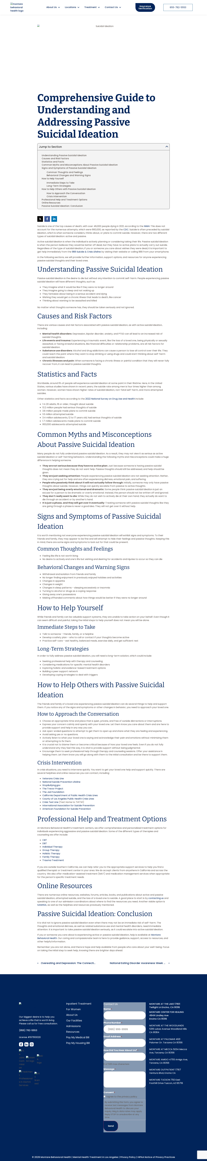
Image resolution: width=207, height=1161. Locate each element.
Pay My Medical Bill (77, 1037)
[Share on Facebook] (47, 219)
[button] (167, 146)
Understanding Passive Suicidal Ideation (64, 155)
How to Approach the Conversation (66, 193)
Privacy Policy (128, 1157)
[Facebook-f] (21, 1044)
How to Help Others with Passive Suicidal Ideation (69, 189)
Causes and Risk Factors (55, 158)
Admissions (73, 1026)
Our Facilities (74, 1020)
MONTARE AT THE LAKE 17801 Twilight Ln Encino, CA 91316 (164, 1005)
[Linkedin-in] (26, 1044)
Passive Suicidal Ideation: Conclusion (62, 205)
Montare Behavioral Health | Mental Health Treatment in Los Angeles (79, 1157)
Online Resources (51, 202)
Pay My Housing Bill (78, 1043)
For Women (73, 1009)
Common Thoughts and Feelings (65, 172)
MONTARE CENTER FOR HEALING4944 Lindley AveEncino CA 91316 (166, 1015)
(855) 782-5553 (28, 1030)
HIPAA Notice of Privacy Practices (156, 1157)
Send (111, 1126)
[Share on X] (40, 219)
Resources (72, 1031)
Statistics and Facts (53, 161)
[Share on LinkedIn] (54, 219)
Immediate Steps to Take (60, 182)
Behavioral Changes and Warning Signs (69, 175)
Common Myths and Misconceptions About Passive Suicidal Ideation (80, 164)
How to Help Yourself (53, 178)
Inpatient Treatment (78, 1003)
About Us (72, 1015)
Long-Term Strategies (59, 185)
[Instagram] (32, 1044)
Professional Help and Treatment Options (64, 199)
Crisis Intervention (57, 196)
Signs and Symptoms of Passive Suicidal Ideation (69, 168)
